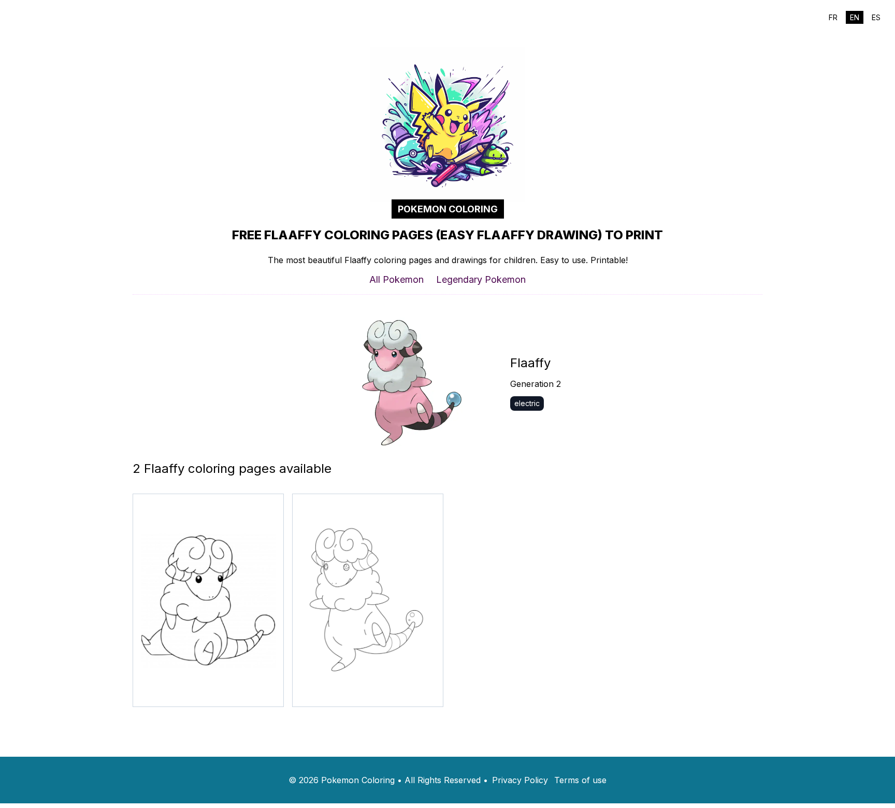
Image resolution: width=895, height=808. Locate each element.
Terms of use (580, 780)
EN (854, 17)
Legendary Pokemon (481, 279)
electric (527, 403)
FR (833, 17)
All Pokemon (396, 279)
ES (876, 17)
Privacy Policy (520, 780)
